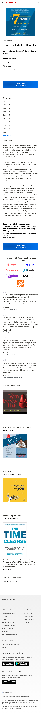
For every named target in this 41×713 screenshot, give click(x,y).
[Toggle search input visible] (38, 2)
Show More (7, 135)
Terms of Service (7, 706)
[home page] (11, 2)
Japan (4, 647)
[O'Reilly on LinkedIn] (11, 599)
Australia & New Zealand (10, 644)
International (7, 640)
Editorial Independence (30, 706)
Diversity (5, 631)
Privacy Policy (29, 619)
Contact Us (28, 613)
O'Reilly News (6, 619)
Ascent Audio (11, 70)
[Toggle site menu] (2, 2)
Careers (5, 616)
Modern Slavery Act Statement (11, 708)
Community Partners (9, 625)
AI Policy (27, 622)
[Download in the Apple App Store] (8, 665)
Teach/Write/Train (8, 613)
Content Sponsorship (9, 634)
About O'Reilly (8, 609)
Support (27, 609)
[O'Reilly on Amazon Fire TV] (9, 683)
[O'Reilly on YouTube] (14, 599)
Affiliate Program (8, 628)
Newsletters (28, 616)
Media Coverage (8, 622)
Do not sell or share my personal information (15, 697)
